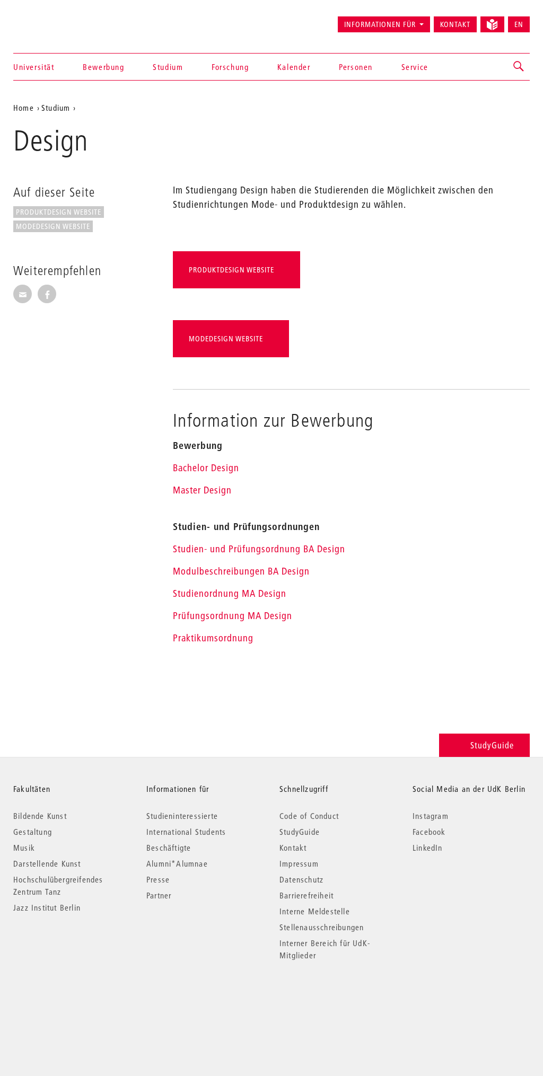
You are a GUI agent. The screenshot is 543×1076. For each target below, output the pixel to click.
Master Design (202, 490)
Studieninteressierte (182, 815)
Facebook (429, 831)
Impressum (299, 863)
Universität (34, 66)
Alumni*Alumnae (177, 863)
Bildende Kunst (40, 815)
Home (23, 107)
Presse (158, 879)
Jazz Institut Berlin (47, 907)
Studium (168, 66)
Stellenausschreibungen (321, 927)
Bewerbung (103, 66)
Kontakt (455, 24)
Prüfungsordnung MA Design (232, 616)
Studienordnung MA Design (229, 593)
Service (414, 66)
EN (518, 24)
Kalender (294, 66)
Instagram (431, 815)
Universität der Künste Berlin (55, 19)
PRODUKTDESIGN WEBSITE (58, 212)
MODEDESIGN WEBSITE (53, 226)
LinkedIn (428, 847)
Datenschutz (301, 879)
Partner (158, 895)
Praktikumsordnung (213, 638)
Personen (356, 66)
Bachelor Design (206, 468)
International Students (186, 831)
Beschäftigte (168, 847)
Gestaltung (32, 831)
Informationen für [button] (380, 24)
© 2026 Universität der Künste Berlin (68, 1000)
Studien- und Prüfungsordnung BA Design (259, 549)
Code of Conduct (309, 815)
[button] (519, 67)
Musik (24, 847)
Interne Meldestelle (314, 911)
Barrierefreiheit (306, 895)
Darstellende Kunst (47, 863)
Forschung (230, 66)
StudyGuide (492, 745)
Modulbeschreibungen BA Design (241, 571)
